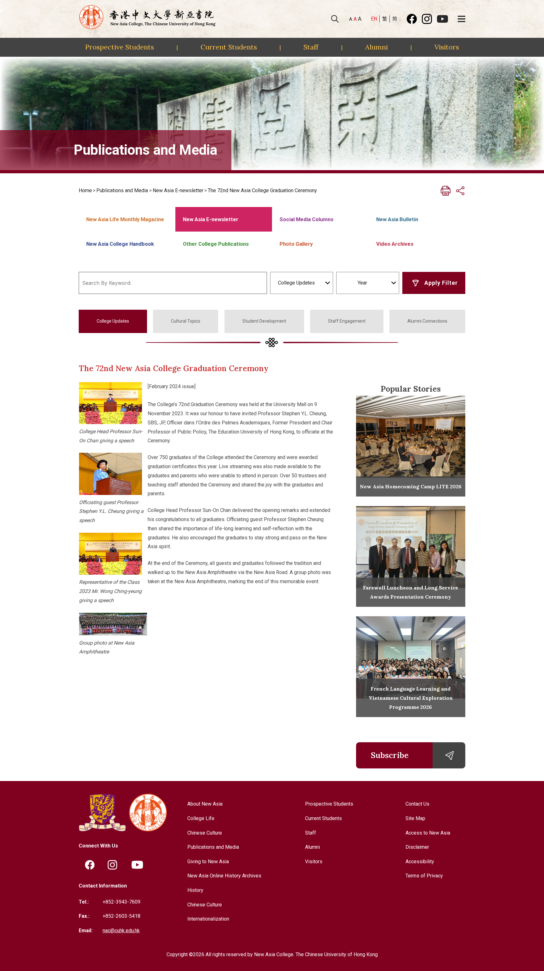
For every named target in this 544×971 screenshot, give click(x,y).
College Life (200, 818)
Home (85, 190)
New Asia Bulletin (397, 219)
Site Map (415, 818)
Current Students (229, 47)
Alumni (376, 47)
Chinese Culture (204, 833)
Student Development (264, 321)
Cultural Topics (185, 321)
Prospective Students (119, 47)
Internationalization (208, 919)
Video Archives (394, 244)
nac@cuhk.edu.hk (121, 931)
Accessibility (419, 862)
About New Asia (205, 804)
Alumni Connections (427, 321)
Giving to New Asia (208, 862)
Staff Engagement (347, 321)
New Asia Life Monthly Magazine (125, 219)
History (195, 890)
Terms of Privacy (424, 876)
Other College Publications (216, 244)
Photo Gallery (296, 244)
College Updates (113, 321)
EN (374, 19)
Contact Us (417, 804)
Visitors (446, 47)
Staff (310, 47)
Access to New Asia (427, 833)
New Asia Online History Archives (224, 876)
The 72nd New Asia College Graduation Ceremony (262, 190)
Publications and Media (122, 190)
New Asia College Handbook (120, 244)
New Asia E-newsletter (178, 190)
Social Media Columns (306, 219)
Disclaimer (417, 847)
